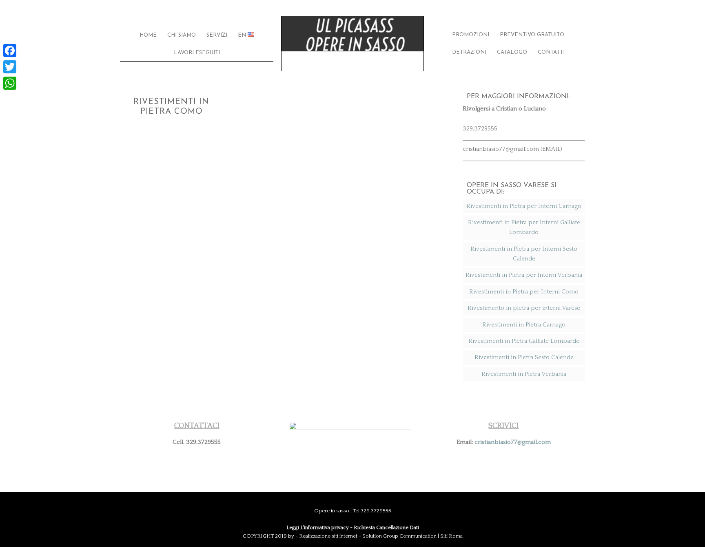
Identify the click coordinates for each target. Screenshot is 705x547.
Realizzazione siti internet (328, 536)
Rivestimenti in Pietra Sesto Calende (524, 357)
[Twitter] (10, 67)
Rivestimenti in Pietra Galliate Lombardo (524, 340)
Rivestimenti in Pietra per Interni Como (524, 291)
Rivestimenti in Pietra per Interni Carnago (523, 206)
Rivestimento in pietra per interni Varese (524, 307)
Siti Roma (451, 536)
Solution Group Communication (399, 536)
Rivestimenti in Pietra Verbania (523, 374)
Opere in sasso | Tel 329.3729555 (352, 43)
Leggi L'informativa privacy (317, 527)
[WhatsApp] (10, 83)
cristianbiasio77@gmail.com (512, 442)
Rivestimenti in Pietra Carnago (523, 324)
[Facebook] (10, 50)
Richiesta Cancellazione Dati (386, 527)
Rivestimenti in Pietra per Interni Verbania (524, 274)
